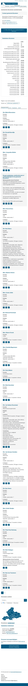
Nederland (7, 6)
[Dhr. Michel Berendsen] (4, 127)
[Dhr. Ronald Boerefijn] (4, 147)
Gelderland (9, 602)
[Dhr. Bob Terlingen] (4, 568)
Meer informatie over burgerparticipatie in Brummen (14, 30)
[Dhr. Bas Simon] (4, 503)
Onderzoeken (4, 677)
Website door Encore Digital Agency (9, 680)
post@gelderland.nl (10, 631)
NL (4, 602)
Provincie (12, 6)
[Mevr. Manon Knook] (4, 342)
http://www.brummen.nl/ (12, 23)
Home (2, 674)
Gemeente (17, 6)
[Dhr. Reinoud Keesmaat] (4, 327)
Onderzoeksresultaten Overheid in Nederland (14, 646)
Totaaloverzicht (5, 107)
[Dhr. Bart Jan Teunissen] (4, 588)
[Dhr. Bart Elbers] (4, 267)
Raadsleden (14, 107)
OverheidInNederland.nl (16, 671)
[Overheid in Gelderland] (9, 3)
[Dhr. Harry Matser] (4, 380)
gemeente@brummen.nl (10, 22)
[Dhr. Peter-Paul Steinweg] (4, 545)
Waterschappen (23, 6)
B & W (10, 107)
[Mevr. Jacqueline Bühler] (4, 170)
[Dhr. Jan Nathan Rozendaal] (4, 447)
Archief (19, 107)
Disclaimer (3, 679)
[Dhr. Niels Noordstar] (4, 400)
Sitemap (3, 676)
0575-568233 (7, 20)
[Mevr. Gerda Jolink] (4, 307)
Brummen (16, 602)
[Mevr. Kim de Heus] (4, 223)
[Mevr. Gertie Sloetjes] (4, 525)
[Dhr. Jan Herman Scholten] (4, 483)
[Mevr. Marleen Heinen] (4, 287)
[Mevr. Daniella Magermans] (4, 365)
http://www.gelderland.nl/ (12, 633)
